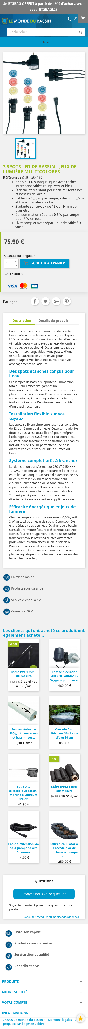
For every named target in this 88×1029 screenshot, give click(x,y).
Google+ (56, 301)
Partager (35, 301)
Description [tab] (21, 320)
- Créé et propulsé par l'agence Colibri (43, 1022)
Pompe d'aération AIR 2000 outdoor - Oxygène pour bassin (64, 676)
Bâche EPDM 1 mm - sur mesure (64, 789)
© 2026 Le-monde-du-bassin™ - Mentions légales (38, 1020)
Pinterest (67, 301)
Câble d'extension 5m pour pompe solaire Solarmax (23, 848)
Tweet (45, 301)
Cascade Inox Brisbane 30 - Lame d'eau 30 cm (64, 733)
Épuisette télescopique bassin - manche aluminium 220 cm (23, 793)
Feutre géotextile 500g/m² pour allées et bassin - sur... (23, 733)
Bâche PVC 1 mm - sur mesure (23, 674)
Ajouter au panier (44, 263)
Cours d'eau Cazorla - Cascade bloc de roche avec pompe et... (65, 850)
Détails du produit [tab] (53, 320)
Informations (15, 1013)
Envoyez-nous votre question (44, 894)
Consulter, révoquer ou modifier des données (51, 917)
